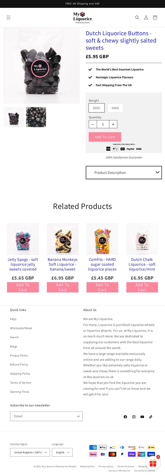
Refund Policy (19, 364)
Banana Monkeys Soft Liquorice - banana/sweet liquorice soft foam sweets (63, 264)
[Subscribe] (77, 416)
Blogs (13, 346)
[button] (8, 17)
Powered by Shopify (66, 466)
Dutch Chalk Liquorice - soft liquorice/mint (142, 264)
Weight (94, 101)
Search (14, 337)
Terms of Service (20, 382)
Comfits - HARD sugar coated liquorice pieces (102, 264)
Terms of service (126, 466)
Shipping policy (146, 466)
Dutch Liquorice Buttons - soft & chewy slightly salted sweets (121, 40)
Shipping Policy (20, 373)
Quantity (95, 117)
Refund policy (87, 466)
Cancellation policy (144, 470)
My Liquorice (48, 466)
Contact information (119, 470)
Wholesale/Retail (21, 328)
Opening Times (19, 391)
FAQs (13, 319)
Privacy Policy (19, 355)
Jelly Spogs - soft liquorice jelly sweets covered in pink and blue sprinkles (23, 264)
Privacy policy (106, 466)
